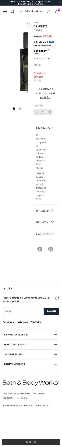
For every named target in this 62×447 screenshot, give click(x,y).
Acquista (31, 442)
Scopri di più (13, 354)
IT (4, 288)
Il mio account (15, 344)
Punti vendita (14, 364)
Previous (3, 3)
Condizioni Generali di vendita (16, 393)
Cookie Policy (8, 397)
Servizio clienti (16, 335)
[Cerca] (12, 11)
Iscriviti (51, 311)
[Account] (48, 11)
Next (59, 3)
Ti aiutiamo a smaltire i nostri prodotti (45, 93)
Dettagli (37, 64)
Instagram (22, 322)
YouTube (36, 322)
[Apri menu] (4, 11)
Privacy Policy (39, 393)
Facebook (8, 322)
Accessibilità (23, 397)
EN (10, 288)
